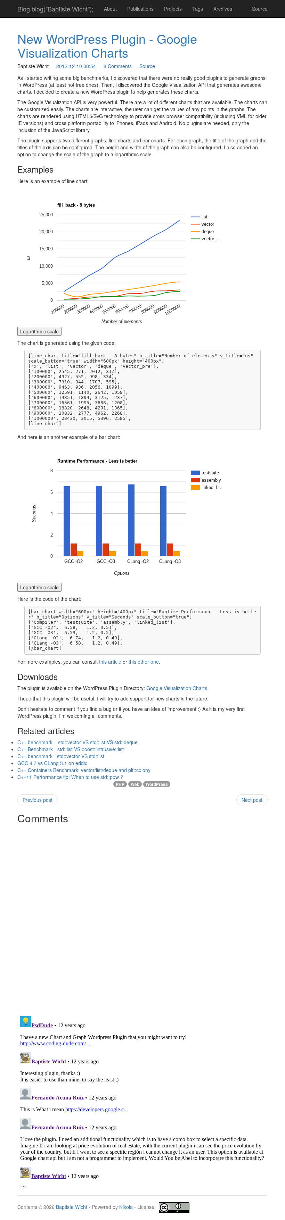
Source (260, 8)
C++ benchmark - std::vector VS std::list (60, 756)
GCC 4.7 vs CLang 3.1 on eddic (52, 763)
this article (110, 661)
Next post (252, 799)
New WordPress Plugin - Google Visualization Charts (107, 45)
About (110, 8)
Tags (197, 8)
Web (135, 784)
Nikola (126, 1207)
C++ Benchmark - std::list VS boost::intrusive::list (70, 749)
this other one (144, 661)
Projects (173, 8)
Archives (222, 8)
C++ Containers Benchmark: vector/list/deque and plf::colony (83, 769)
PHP (120, 784)
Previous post (37, 799)
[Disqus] (142, 914)
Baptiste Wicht (71, 1207)
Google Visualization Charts (176, 687)
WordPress (157, 784)
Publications (140, 8)
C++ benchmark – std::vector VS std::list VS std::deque (77, 742)
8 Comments (118, 66)
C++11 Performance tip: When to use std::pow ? (70, 776)
